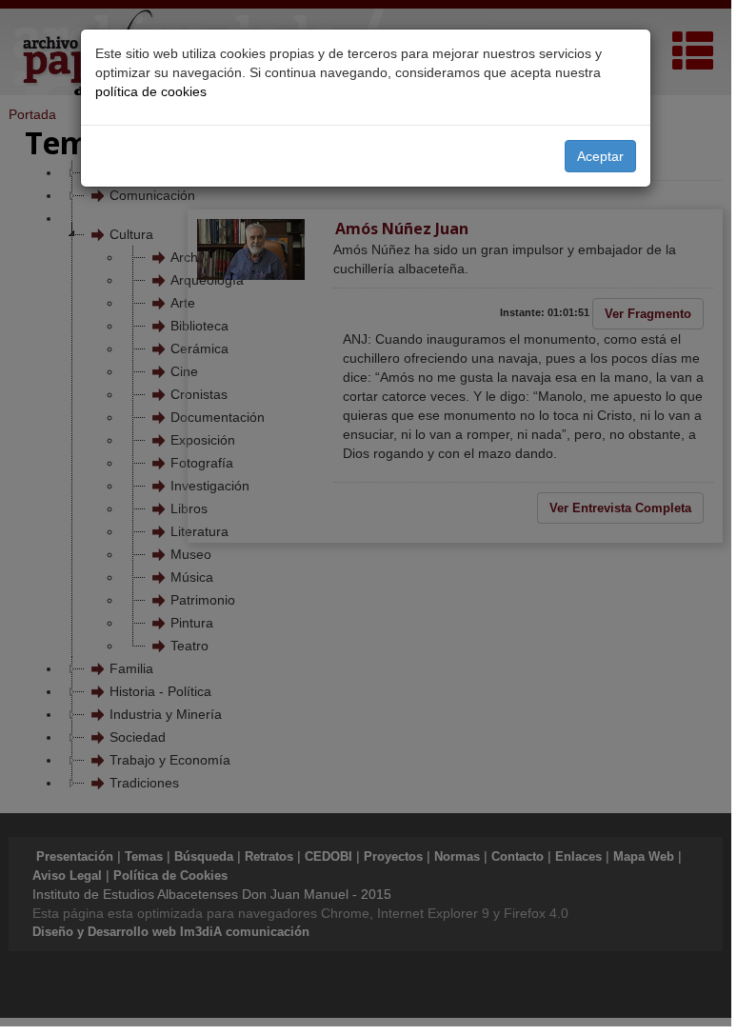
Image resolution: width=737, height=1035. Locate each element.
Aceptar (600, 156)
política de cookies (151, 91)
